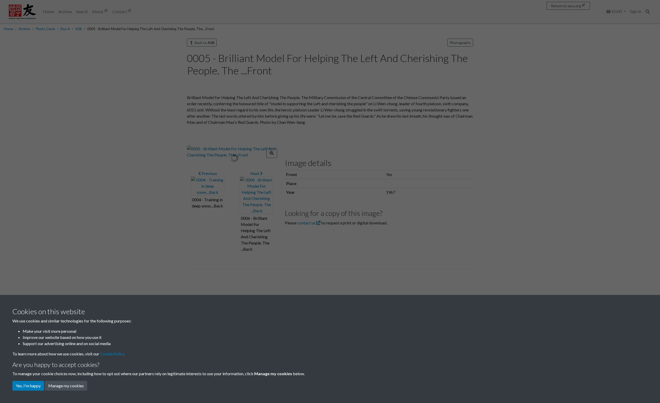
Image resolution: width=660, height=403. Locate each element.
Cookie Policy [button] (112, 353)
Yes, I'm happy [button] (28, 385)
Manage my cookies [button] (66, 385)
